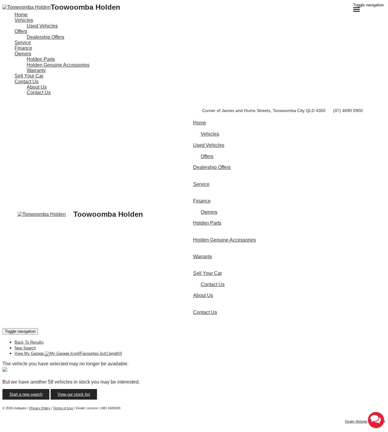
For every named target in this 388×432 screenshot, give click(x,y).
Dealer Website (356, 421)
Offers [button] (21, 31)
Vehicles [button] (24, 20)
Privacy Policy (39, 408)
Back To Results (29, 342)
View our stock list (74, 394)
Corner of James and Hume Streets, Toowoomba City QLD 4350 (264, 110)
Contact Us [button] (26, 81)
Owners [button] (23, 53)
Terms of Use (63, 408)
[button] (376, 420)
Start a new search (25, 394)
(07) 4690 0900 (348, 110)
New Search (25, 348)
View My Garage (68, 353)
